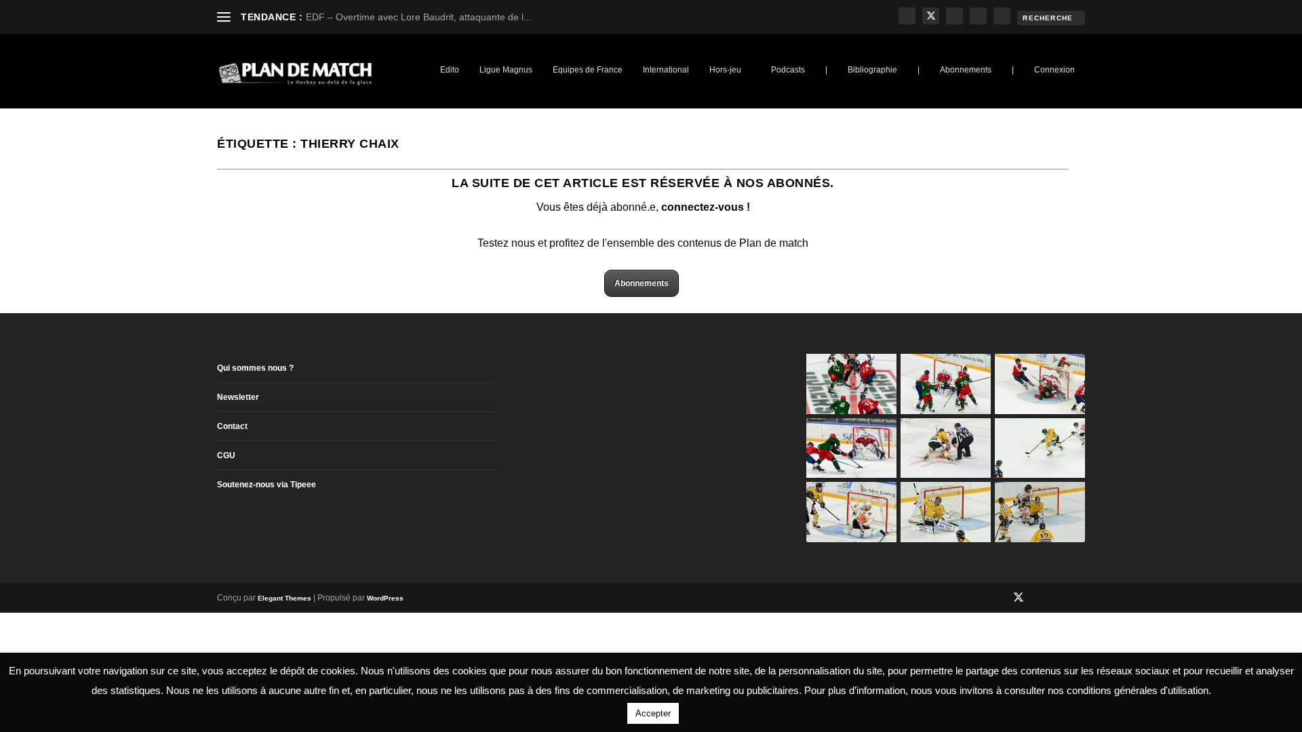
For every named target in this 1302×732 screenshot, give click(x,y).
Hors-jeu (725, 70)
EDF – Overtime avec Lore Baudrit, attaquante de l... (419, 17)
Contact (232, 426)
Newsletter (238, 397)
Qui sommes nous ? (255, 368)
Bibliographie (872, 70)
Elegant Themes (284, 598)
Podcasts (788, 70)
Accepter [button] (653, 713)
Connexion (1054, 70)
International (666, 70)
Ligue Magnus (505, 70)
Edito (449, 70)
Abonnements (965, 70)
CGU (226, 455)
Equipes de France (588, 70)
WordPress (385, 598)
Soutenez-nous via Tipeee (266, 484)
